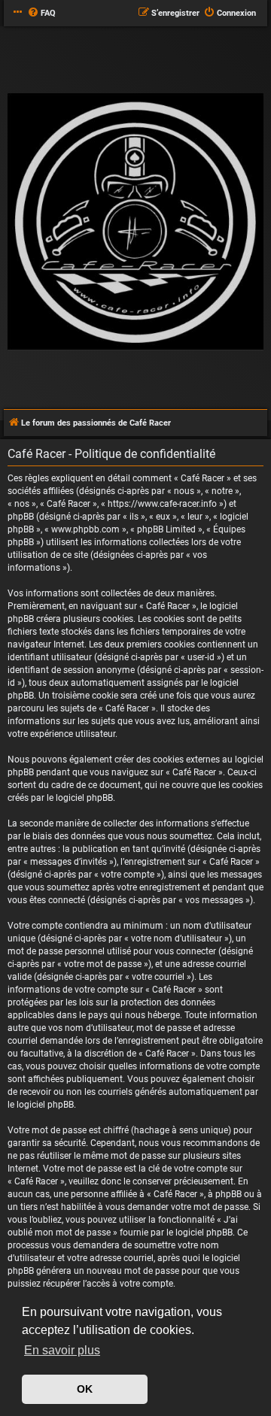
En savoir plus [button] (62, 1350)
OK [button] (85, 1389)
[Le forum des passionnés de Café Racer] (135, 222)
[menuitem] (41, 14)
